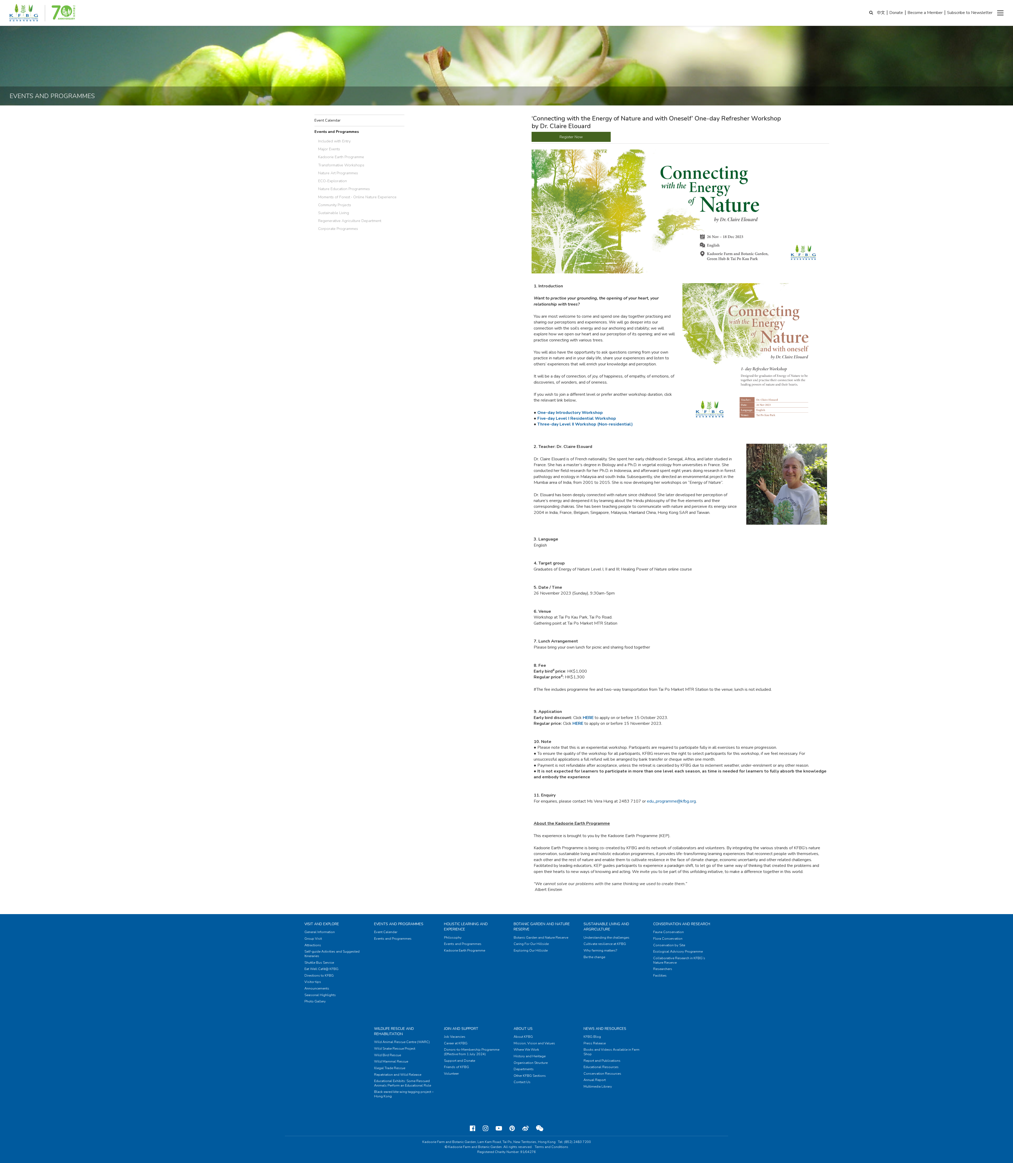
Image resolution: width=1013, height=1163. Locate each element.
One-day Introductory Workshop (570, 413)
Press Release (595, 1043)
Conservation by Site (669, 945)
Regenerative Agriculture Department (349, 220)
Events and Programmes (336, 131)
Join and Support (461, 1028)
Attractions (312, 945)
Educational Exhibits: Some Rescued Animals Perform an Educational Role (402, 1083)
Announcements (316, 988)
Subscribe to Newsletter (969, 13)
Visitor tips (312, 981)
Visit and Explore (321, 923)
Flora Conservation (667, 938)
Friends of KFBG (456, 1067)
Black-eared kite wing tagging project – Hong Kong (403, 1094)
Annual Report (595, 1080)
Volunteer (451, 1073)
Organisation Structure (531, 1062)
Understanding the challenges (606, 937)
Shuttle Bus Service (319, 962)
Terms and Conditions (551, 1147)
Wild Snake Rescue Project (394, 1048)
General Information (319, 932)
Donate (896, 13)
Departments (524, 1069)
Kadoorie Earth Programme (341, 157)
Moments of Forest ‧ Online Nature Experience (357, 197)
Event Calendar (327, 120)
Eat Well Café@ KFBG (321, 969)
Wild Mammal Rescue (391, 1061)
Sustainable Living (333, 212)
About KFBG (523, 1036)
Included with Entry (334, 141)
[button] (1000, 13)
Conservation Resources (602, 1073)
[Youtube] (499, 1128)
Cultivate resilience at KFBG (605, 944)
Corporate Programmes (338, 228)
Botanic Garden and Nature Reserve (541, 937)
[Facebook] (472, 1128)
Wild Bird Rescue (387, 1055)
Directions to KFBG (319, 975)
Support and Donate (459, 1060)
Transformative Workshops (341, 165)
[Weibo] (525, 1128)
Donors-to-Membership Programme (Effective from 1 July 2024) (471, 1051)
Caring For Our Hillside (531, 944)
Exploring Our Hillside (531, 950)
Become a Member (925, 13)
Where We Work (526, 1049)
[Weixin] (539, 1128)
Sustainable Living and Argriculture (606, 926)
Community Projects (334, 204)
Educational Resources (601, 1067)
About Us (523, 1028)
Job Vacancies (454, 1036)
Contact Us (522, 1082)
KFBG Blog (592, 1036)
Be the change (594, 957)
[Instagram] (485, 1128)
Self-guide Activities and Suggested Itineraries (332, 953)
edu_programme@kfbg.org (671, 801)
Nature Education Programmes (344, 188)
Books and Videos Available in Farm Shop (611, 1051)
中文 (881, 12)
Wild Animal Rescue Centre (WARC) (402, 1042)
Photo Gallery (315, 1001)
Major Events (329, 149)
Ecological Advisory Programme (678, 951)
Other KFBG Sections (530, 1075)
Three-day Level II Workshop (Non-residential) (585, 424)
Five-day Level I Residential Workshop (577, 418)
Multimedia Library (598, 1086)
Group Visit (313, 938)
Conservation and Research (681, 923)
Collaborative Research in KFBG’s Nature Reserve (679, 960)
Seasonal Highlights (320, 995)
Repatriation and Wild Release (397, 1074)
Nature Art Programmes (338, 173)
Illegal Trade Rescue (389, 1068)
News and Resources (605, 1028)
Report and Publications (602, 1060)
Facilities (660, 975)
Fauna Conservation (668, 932)
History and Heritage (530, 1056)
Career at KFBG (455, 1043)
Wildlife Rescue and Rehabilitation (394, 1031)
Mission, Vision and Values (534, 1043)
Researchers (662, 969)
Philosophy (453, 937)
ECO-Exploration (332, 181)
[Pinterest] (512, 1128)
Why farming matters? (600, 950)
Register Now (571, 136)
